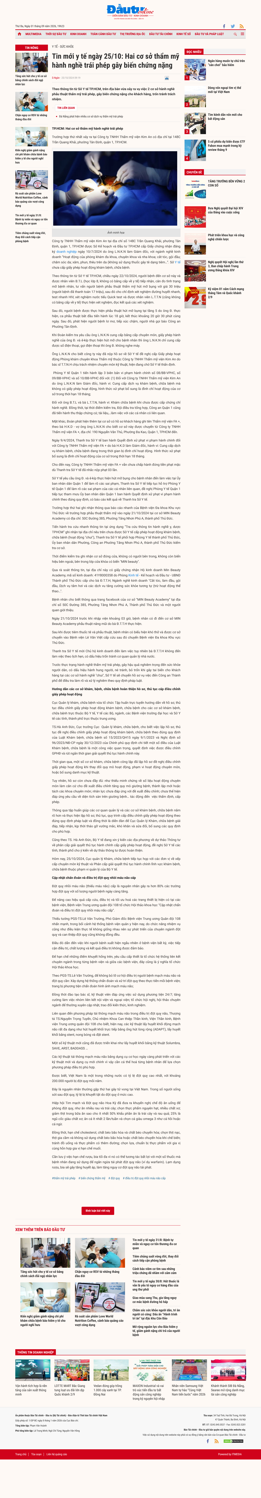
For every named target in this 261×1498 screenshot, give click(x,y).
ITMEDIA (237, 1454)
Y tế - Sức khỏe (63, 47)
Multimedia (33, 34)
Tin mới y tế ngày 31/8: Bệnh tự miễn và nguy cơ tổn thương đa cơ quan (31, 219)
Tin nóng (31, 48)
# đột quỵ (114, 1178)
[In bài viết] (167, 77)
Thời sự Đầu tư (55, 34)
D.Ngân (56, 77)
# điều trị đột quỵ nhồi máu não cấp (144, 1178)
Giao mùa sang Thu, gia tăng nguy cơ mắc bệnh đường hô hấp (155, 1300)
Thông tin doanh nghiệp (35, 1352)
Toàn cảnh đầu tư (103, 34)
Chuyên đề (194, 172)
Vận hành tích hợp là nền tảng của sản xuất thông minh (31, 1390)
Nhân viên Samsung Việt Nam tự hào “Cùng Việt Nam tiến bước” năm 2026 (188, 1390)
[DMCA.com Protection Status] (233, 1441)
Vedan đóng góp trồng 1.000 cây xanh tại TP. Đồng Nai (108, 1390)
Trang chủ (20, 1454)
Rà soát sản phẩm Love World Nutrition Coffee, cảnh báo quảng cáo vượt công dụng (99, 1320)
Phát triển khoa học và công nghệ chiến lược (226, 237)
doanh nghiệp (66, 252)
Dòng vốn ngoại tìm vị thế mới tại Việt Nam (224, 90)
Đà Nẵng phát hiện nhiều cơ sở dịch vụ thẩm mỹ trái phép (91, 116)
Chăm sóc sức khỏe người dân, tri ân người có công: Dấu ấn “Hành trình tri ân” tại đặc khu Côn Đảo (156, 1314)
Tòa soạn (36, 1454)
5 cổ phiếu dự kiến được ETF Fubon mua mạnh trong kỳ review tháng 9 (226, 145)
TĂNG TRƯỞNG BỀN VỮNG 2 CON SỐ (226, 183)
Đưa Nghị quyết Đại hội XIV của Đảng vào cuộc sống (225, 210)
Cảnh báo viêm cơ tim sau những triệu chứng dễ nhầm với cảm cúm (155, 1271)
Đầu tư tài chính (161, 34)
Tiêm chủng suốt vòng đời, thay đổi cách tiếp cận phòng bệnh (30, 237)
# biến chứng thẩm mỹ (92, 1178)
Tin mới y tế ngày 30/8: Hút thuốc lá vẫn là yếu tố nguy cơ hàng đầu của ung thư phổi (156, 1285)
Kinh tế (133, 575)
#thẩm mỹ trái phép (63, 1178)
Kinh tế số (184, 34)
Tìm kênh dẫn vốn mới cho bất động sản (225, 117)
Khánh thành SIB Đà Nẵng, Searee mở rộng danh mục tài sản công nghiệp (228, 1390)
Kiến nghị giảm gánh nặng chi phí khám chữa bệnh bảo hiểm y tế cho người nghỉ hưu (42, 1320)
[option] (32, 1378)
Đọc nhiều (194, 52)
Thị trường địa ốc (132, 34)
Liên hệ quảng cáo (56, 1454)
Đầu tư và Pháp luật (209, 34)
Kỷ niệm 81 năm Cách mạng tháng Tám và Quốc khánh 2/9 (226, 293)
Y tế (177, 262)
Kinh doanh (78, 34)
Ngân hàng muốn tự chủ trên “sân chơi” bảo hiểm (226, 63)
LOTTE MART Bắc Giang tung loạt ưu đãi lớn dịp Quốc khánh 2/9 (69, 1390)
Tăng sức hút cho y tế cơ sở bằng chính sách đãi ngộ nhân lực (31, 80)
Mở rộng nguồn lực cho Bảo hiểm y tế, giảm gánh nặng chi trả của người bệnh (156, 1331)
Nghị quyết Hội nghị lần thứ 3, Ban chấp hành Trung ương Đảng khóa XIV (225, 266)
